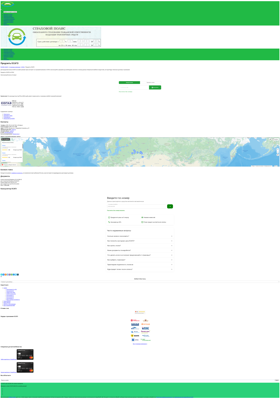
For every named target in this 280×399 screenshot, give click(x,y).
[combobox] (140, 282)
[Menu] (1, 9)
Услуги (5, 23)
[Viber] (9, 274)
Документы (7, 117)
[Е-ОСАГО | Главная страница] (8, 6)
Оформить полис (8, 14)
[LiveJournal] (18, 274)
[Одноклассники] (5, 274)
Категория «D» (10, 296)
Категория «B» (10, 291)
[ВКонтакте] (3, 274)
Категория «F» (10, 298)
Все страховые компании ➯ (140, 344)
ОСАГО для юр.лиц (11, 293)
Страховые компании (9, 19)
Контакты (6, 25)
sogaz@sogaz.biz (8, 132)
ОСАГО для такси (10, 292)
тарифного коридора (16, 173)
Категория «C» (10, 295)
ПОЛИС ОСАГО (4, 67)
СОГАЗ (22, 67)
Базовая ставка (8, 115)
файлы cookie (12, 397)
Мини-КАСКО (7, 302)
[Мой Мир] (14, 274)
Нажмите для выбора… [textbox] (7, 282)
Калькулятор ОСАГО (9, 17)
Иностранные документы (13, 299)
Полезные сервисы (8, 22)
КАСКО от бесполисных (10, 304)
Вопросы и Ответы (8, 20)
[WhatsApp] (12, 274)
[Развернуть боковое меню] (1, 276)
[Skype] (16, 274)
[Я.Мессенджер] (1, 274)
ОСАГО (5, 288)
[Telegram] (7, 274)
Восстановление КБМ (9, 305)
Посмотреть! (16, 134)
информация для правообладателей (183, 397)
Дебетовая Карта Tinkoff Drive (9, 359)
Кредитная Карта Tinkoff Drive (9, 372)
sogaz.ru (14, 129)
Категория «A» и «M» (11, 289)
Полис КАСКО (7, 301)
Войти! (12, 131)
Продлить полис (8, 16)
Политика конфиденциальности (164, 397)
